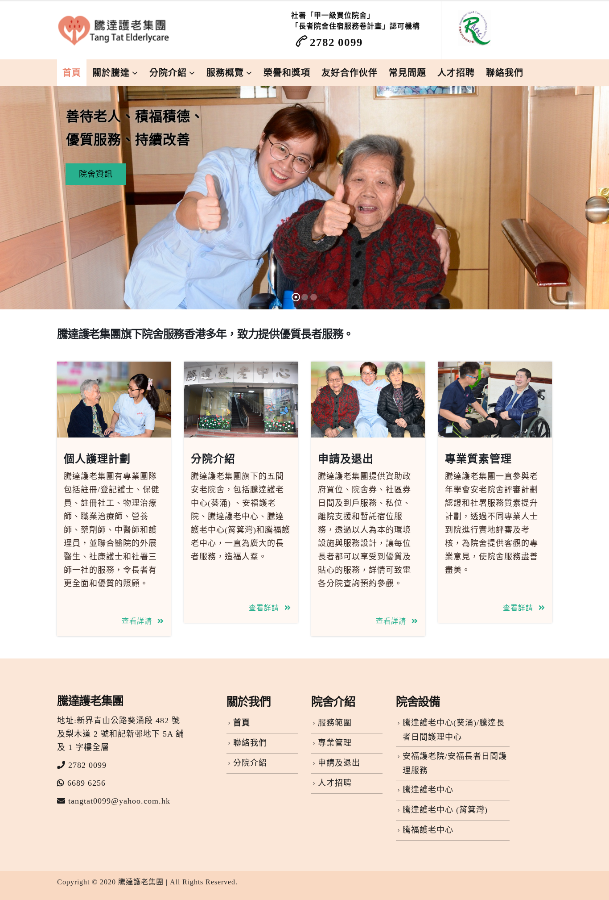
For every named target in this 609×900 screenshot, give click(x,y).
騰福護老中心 (428, 829)
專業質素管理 (478, 459)
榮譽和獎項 (286, 73)
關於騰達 (111, 73)
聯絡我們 (504, 73)
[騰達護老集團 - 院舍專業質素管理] (115, 30)
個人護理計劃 (97, 459)
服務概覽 (225, 73)
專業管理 (335, 742)
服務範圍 (335, 722)
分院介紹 (168, 73)
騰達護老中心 (428, 789)
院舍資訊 (96, 174)
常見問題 (407, 73)
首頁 (71, 73)
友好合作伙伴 (349, 73)
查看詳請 (138, 621)
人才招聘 (456, 73)
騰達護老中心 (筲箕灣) (445, 809)
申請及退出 (346, 459)
